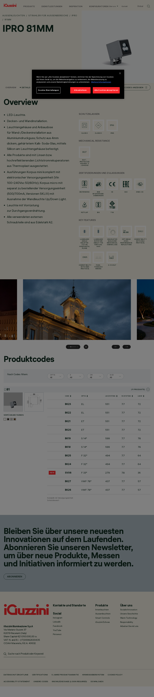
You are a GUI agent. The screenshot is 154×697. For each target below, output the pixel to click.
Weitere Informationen (101, 82)
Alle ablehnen (80, 90)
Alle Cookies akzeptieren (106, 90)
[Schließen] (120, 73)
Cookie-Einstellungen (48, 90)
